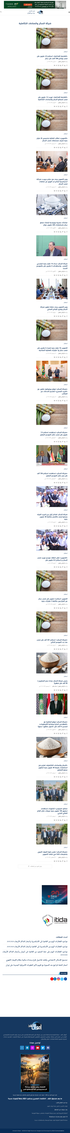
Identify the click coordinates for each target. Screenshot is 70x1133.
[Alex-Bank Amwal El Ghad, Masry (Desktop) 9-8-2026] (35, 2)
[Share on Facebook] (66, 66)
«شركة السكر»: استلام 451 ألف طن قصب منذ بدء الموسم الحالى (52, 641)
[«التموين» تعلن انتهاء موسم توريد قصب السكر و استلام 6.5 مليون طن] (51, 540)
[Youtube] (38, 1048)
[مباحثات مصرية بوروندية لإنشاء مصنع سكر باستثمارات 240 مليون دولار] (51, 204)
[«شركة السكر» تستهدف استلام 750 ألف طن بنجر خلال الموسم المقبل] (51, 455)
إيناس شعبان (61, 62)
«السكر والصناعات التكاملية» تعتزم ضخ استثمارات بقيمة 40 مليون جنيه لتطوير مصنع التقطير (52, 767)
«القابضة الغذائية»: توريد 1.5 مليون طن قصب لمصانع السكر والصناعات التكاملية (52, 98)
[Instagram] (32, 1048)
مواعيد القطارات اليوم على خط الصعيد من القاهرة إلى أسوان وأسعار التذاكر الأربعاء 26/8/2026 (35, 953)
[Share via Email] (54, 66)
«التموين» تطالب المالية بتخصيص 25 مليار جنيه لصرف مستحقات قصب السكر (52, 139)
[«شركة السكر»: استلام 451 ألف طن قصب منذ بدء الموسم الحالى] (51, 622)
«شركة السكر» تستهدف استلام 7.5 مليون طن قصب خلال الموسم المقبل (53, 433)
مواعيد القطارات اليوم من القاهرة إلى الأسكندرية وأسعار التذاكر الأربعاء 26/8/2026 (37, 941)
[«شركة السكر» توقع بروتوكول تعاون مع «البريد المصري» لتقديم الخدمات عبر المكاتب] (51, 371)
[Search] (1, 12)
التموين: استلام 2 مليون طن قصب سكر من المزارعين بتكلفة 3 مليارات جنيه (52, 600)
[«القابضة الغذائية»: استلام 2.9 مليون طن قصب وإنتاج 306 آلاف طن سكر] (51, 38)
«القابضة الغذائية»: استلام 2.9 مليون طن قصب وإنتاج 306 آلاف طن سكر (52, 57)
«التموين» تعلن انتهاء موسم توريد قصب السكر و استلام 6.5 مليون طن (52, 559)
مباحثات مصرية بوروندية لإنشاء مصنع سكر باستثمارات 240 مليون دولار (53, 223)
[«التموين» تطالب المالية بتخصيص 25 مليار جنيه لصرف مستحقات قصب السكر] (51, 120)
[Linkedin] (27, 1048)
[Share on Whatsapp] (58, 66)
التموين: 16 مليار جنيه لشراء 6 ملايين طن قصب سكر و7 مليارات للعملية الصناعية (52, 349)
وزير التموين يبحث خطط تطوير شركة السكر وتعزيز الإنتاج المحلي (53, 308)
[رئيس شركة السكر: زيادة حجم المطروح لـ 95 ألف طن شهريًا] (51, 663)
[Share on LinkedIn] (60, 66)
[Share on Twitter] (64, 66)
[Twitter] (43, 1048)
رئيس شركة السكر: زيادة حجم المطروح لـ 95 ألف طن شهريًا (52, 682)
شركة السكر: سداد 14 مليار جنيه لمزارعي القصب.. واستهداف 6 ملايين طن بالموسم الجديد (51, 266)
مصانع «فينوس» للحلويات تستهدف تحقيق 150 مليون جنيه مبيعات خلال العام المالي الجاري (52, 811)
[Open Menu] (69, 12)
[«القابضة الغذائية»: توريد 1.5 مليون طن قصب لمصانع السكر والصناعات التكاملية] (51, 79)
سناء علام (54, 686)
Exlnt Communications (58, 1130)
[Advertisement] (35, 1001)
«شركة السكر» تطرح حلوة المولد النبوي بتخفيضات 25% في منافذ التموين (52, 853)
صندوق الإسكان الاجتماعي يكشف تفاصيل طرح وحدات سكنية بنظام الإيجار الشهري (36, 960)
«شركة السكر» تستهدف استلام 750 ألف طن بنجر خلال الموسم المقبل (52, 474)
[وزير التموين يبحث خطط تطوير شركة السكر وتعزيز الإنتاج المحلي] (51, 289)
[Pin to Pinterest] (62, 66)
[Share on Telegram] (56, 66)
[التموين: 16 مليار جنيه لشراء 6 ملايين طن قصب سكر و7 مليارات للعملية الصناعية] (51, 330)
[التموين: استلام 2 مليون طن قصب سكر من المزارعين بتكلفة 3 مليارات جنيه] (51, 581)
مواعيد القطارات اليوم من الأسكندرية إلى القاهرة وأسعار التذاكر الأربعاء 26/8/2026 (37, 946)
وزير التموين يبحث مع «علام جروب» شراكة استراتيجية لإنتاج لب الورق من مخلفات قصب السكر (52, 181)
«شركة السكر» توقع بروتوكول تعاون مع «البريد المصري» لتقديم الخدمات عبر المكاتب (52, 391)
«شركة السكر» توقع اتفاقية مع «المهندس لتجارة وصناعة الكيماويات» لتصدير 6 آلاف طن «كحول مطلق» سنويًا (52, 724)
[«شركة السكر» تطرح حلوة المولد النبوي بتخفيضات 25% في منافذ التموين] (51, 834)
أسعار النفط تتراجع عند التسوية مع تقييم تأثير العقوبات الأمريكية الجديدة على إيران (36, 965)
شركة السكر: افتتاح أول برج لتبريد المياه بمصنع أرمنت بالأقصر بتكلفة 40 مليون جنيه (52, 517)
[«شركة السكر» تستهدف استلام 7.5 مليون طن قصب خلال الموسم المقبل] (51, 414)
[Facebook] (48, 1048)
